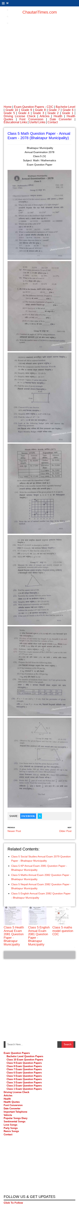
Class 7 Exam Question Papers (24, 1069)
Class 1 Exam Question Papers (24, 1089)
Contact (53, 122)
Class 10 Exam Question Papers (25, 1059)
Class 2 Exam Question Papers (24, 1085)
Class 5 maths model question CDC (62, 931)
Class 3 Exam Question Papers (24, 1082)
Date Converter (61, 119)
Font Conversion (31, 119)
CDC (50, 106)
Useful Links (37, 122)
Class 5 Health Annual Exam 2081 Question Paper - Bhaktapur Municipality (14, 936)
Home (8, 106)
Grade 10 (12, 109)
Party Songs (11, 1128)
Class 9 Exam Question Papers (24, 1063)
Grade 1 (67, 113)
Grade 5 (9, 113)
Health (58, 116)
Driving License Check (19, 116)
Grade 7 (54, 109)
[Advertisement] (39, 57)
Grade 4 (24, 113)
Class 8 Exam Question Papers (24, 1066)
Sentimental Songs (14, 1121)
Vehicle (8, 1115)
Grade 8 (40, 109)
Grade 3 (38, 113)
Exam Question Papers (29, 106)
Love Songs (10, 1124)
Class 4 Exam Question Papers (24, 1079)
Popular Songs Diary (15, 1118)
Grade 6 (68, 109)
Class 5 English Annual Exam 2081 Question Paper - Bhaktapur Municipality (39, 936)
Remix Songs (11, 1131)
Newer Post (14, 831)
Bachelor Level (65, 106)
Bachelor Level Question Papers (25, 1056)
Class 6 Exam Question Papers (24, 1072)
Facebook (28, 816)
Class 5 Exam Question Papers (24, 1076)
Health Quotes (12, 1102)
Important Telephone (15, 1111)
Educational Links (15, 122)
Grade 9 (26, 109)
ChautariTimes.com (39, 12)
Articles (44, 116)
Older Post (65, 831)
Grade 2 (53, 113)
